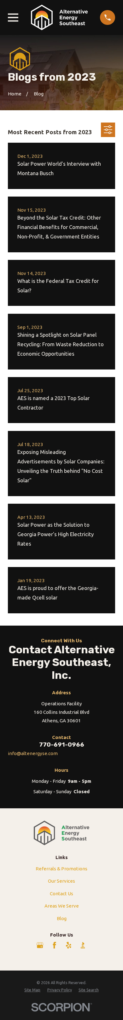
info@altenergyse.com (33, 753)
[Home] (59, 17)
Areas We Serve (61, 905)
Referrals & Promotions (61, 868)
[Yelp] (68, 945)
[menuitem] (32, 990)
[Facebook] (54, 945)
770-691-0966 (61, 744)
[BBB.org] (82, 945)
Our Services (61, 881)
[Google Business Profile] (40, 945)
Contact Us (61, 893)
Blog (62, 918)
